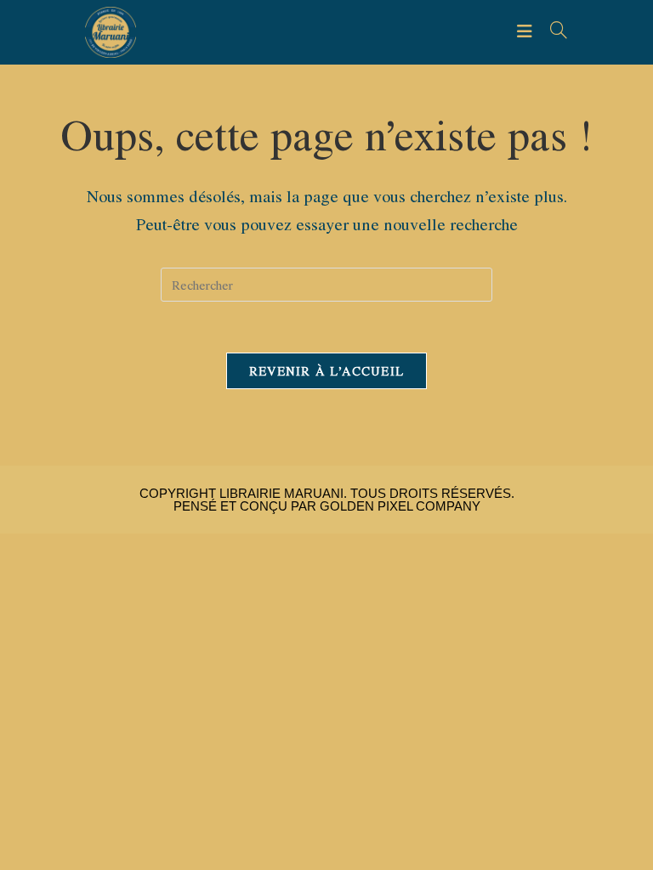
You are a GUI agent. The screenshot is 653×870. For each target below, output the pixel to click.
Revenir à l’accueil (327, 371)
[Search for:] (552, 31)
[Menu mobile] (527, 31)
